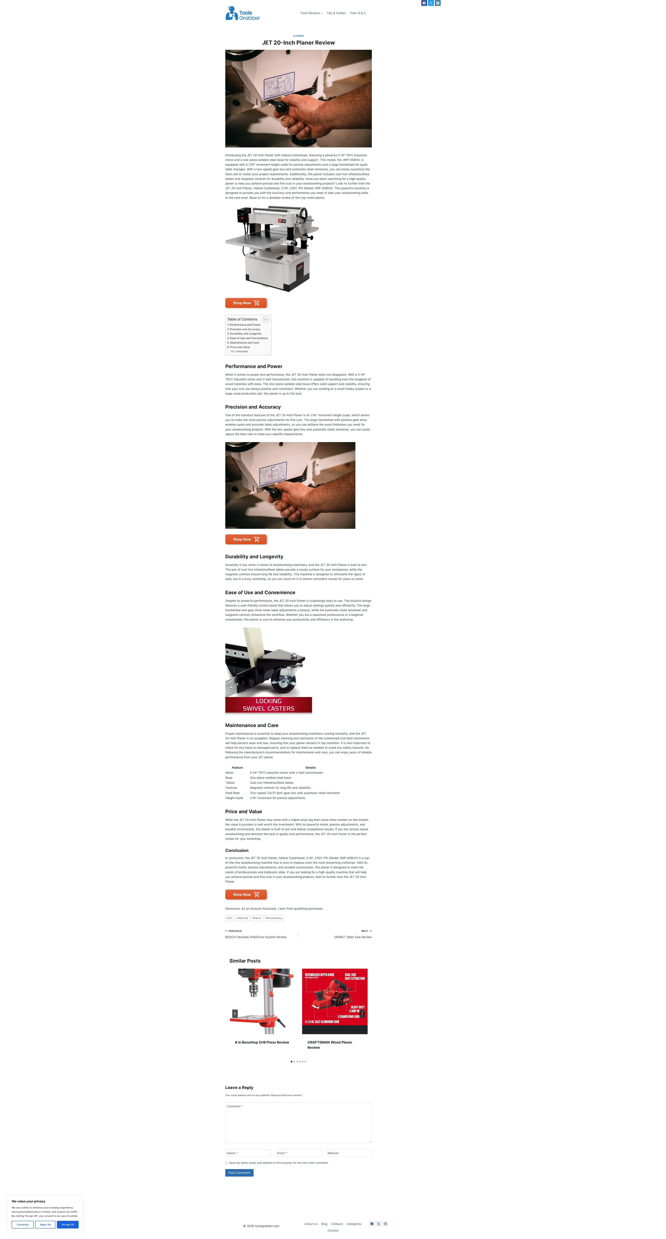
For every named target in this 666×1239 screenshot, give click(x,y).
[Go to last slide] (235, 1014)
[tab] (291, 1061)
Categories (353, 1224)
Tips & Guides (336, 13)
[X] (431, 3)
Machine (242, 918)
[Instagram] (438, 3)
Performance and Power (245, 324)
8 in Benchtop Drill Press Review (262, 1042)
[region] (45, 1214)
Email (282, 1153)
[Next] (362, 1014)
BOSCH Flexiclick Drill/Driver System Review (256, 934)
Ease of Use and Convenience (249, 338)
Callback (337, 1224)
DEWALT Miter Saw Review (353, 934)
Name (232, 1153)
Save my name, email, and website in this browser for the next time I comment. (278, 1162)
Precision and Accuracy (245, 329)
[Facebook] (424, 3)
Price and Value (240, 347)
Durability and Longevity (246, 333)
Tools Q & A (357, 13)
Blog (324, 1224)
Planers (298, 36)
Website (333, 1153)
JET (230, 918)
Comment (235, 1106)
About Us (311, 1224)
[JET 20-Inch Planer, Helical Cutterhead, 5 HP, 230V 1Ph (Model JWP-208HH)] (298, 249)
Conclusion (242, 351)
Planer (256, 918)
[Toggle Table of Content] (264, 320)
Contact (333, 1230)
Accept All (68, 1224)
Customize (23, 1224)
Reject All (45, 1224)
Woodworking (273, 918)
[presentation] (262, 1001)
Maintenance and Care (244, 342)
